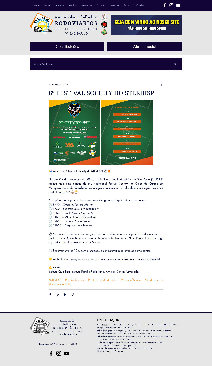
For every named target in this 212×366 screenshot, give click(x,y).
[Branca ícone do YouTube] (178, 5)
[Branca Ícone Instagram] (171, 5)
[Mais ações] (161, 84)
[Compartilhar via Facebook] (50, 294)
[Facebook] (164, 5)
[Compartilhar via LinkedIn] (65, 294)
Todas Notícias (43, 64)
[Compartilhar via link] (72, 294)
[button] (175, 64)
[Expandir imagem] (74, 132)
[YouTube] (66, 353)
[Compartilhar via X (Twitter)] (57, 294)
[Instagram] (58, 353)
